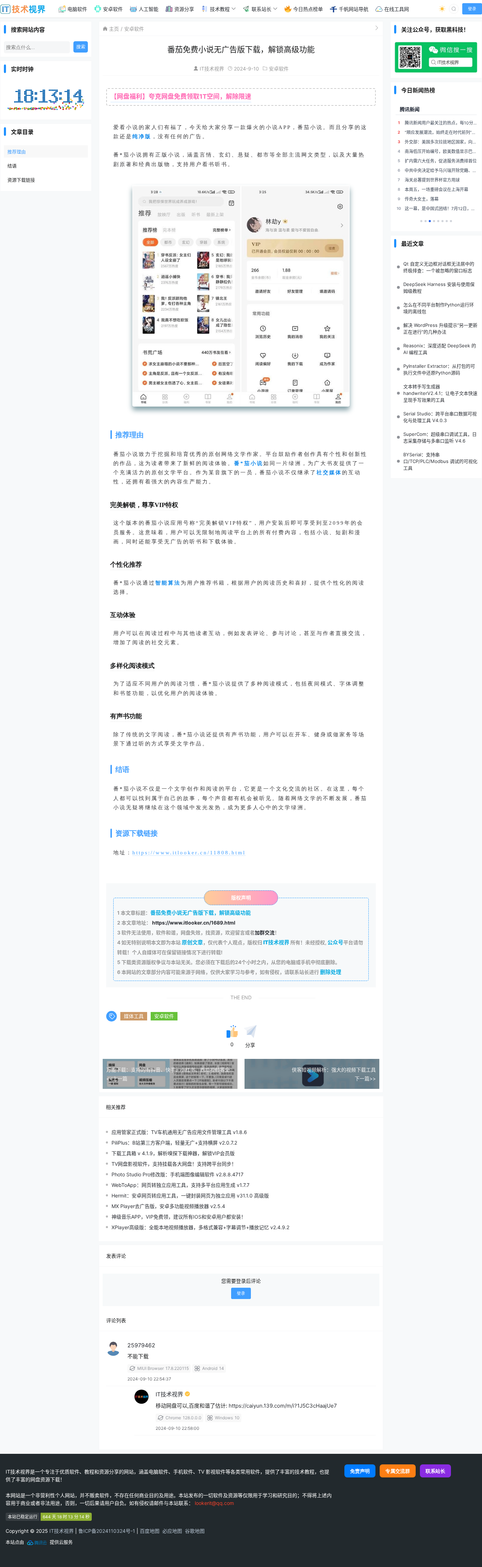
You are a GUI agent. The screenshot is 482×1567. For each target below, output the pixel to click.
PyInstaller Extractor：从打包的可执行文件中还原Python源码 (439, 369)
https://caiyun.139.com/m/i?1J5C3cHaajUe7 (283, 1405)
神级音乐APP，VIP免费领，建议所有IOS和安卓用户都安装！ (179, 1217)
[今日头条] (442, 221)
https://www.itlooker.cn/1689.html (193, 923)
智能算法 (168, 583)
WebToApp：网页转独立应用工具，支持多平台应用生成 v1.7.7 (180, 1185)
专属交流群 (397, 1470)
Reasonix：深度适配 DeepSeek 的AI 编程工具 (439, 349)
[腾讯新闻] (430, 221)
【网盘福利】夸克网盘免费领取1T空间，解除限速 (180, 96)
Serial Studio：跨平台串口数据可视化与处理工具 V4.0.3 (440, 417)
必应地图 (172, 1531)
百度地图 (149, 1531)
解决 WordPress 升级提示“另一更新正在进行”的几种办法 (440, 328)
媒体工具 (134, 1016)
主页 (114, 29)
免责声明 (360, 1470)
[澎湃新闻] (434, 221)
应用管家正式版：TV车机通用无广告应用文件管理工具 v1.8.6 (179, 1132)
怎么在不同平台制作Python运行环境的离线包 (438, 308)
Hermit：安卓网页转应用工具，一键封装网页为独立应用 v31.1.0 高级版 (190, 1196)
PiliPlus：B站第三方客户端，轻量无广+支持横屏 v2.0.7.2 (174, 1143)
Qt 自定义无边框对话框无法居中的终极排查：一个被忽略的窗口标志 (438, 267)
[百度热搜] (421, 221)
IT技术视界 (212, 69)
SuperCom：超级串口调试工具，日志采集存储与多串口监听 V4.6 (440, 437)
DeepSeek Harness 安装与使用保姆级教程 (439, 287)
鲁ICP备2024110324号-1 (106, 1531)
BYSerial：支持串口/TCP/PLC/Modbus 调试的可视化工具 (440, 461)
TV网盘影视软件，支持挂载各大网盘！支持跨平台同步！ (174, 1164)
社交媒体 (329, 472)
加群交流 (265, 932)
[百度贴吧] (438, 221)
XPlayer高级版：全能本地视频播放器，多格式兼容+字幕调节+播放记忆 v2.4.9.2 (200, 1227)
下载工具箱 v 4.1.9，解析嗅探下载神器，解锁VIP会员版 (173, 1153)
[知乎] (451, 221)
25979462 (141, 1345)
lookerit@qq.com (214, 1503)
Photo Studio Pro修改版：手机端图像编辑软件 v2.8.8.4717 (177, 1174)
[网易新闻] (425, 221)
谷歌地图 (195, 1531)
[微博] (447, 221)
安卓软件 (134, 29)
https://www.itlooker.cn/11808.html (189, 852)
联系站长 (435, 1470)
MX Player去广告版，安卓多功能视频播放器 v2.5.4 (168, 1206)
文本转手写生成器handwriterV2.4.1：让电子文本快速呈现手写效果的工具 (440, 393)
